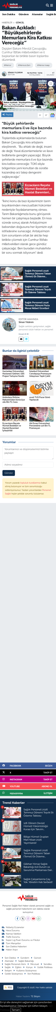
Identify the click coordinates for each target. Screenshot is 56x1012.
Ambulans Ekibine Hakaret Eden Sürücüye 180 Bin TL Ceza (13, 399)
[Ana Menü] (51, 5)
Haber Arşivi (12, 949)
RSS (9, 987)
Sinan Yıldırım (26, 322)
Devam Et (23, 334)
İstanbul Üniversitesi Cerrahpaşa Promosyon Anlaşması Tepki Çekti (40, 373)
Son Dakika (8, 14)
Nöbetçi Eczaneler (15, 927)
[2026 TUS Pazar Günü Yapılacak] (41, 388)
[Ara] (47, 5)
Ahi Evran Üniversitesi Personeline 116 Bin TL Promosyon (40, 425)
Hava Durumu (13, 930)
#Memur (7, 65)
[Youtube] (33, 918)
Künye (29, 967)
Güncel (20, 22)
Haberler (7, 22)
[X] (22, 918)
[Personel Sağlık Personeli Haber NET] (12, 5)
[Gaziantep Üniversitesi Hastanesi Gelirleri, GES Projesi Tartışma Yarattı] (14, 361)
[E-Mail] (21, 339)
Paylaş (9, 114)
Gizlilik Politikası (44, 967)
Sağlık (8, 967)
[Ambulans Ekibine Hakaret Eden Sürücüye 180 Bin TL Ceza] (14, 388)
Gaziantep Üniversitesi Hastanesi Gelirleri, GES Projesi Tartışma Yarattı (13, 373)
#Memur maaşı (43, 65)
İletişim (8, 970)
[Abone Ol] (52, 115)
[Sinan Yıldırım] (9, 324)
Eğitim (18, 967)
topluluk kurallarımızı (30, 483)
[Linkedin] (26, 339)
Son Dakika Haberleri (16, 946)
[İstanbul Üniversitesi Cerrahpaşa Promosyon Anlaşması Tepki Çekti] (41, 361)
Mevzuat (34, 964)
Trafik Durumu (13, 937)
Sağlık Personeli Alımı (15, 964)
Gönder (8, 472)
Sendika (48, 964)
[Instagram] (28, 918)
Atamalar (37, 14)
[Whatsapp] (38, 918)
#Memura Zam (24, 65)
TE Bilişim (35, 996)
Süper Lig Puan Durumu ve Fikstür (23, 940)
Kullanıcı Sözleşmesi (26, 970)
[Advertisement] (28, 634)
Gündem (24, 14)
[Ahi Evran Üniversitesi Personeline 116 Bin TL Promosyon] (41, 414)
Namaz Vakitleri (13, 934)
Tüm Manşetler (13, 943)
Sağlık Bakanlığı (26, 961)
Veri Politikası (33, 973)
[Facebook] (17, 918)
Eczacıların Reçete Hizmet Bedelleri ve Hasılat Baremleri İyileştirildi (11, 427)
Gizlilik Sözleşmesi (14, 973)
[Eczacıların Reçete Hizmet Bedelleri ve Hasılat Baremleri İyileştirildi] (14, 414)
